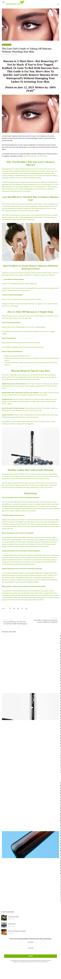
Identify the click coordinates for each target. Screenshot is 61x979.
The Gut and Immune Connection (17, 931)
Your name (30, 942)
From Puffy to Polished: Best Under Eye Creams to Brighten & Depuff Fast (46, 621)
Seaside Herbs (11, 924)
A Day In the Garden (13, 916)
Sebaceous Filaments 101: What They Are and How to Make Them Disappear (15, 623)
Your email (30, 948)
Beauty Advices (6, 44)
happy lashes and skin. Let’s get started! (35, 156)
